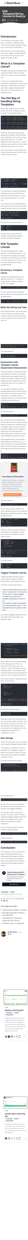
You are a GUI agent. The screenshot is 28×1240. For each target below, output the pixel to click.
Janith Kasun (11, 20)
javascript (5, 892)
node (12, 892)
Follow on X (15, 884)
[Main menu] (22, 3)
